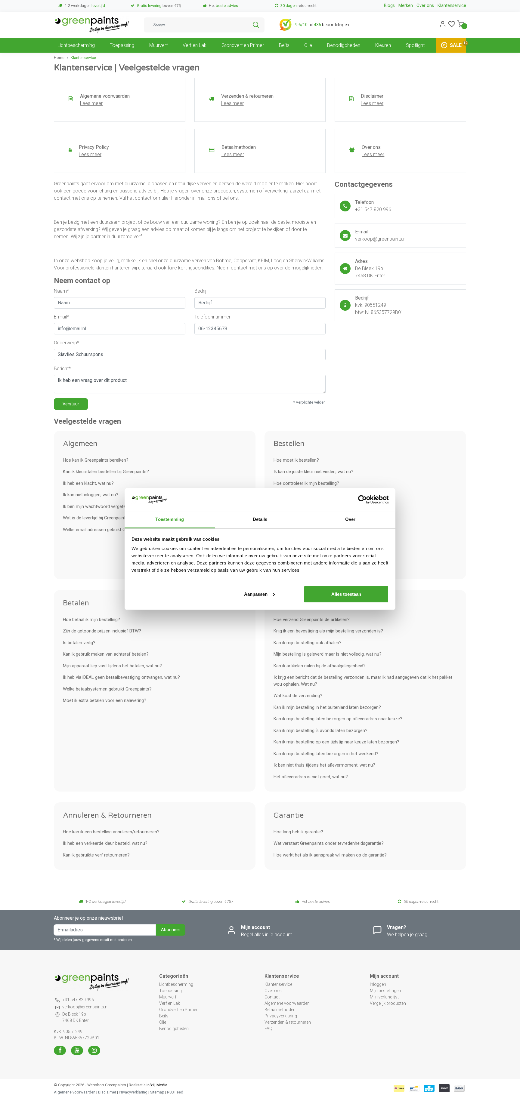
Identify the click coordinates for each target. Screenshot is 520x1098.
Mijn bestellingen (385, 990)
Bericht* (62, 368)
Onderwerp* (66, 343)
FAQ (268, 1028)
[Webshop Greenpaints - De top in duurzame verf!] (91, 25)
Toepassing (122, 45)
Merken (405, 5)
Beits (284, 45)
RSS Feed (175, 1092)
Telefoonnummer (212, 317)
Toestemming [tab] (169, 519)
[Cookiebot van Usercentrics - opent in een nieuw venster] (362, 499)
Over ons (425, 5)
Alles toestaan (346, 594)
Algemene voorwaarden (287, 1003)
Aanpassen (256, 594)
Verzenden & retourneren (288, 1022)
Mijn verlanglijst (384, 997)
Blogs (389, 5)
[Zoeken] (256, 25)
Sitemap (157, 1092)
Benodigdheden (343, 45)
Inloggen (378, 984)
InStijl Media (156, 1085)
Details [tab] (260, 519)
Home (59, 57)
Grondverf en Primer (242, 45)
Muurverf (158, 45)
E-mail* (61, 317)
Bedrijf (201, 291)
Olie (308, 45)
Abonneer (170, 929)
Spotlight (415, 45)
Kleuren (383, 45)
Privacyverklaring (281, 1015)
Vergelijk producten (388, 1003)
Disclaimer (107, 1092)
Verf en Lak (194, 45)
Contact (272, 997)
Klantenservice (452, 5)
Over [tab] (350, 519)
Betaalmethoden (280, 1009)
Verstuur (71, 404)
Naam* (61, 291)
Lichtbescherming (76, 45)
